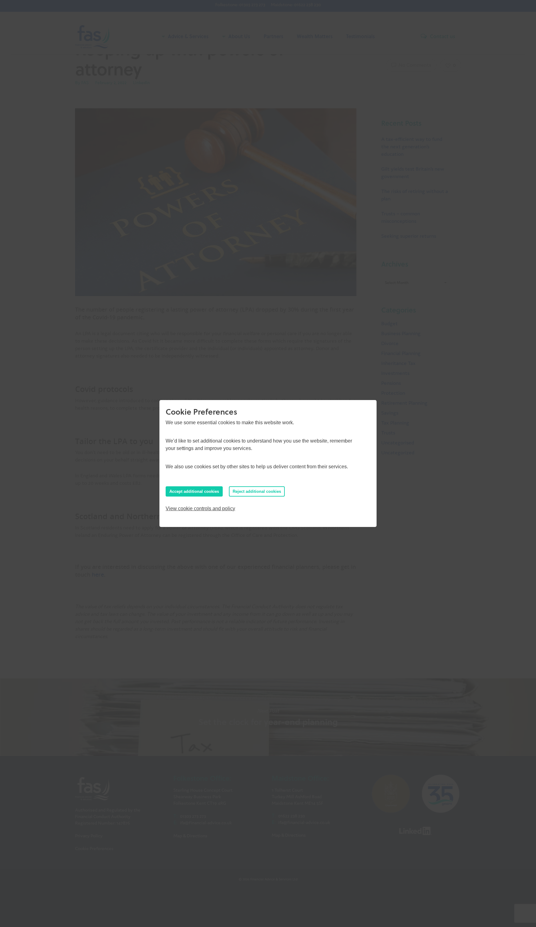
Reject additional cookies (257, 491)
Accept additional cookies (194, 491)
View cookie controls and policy (200, 508)
